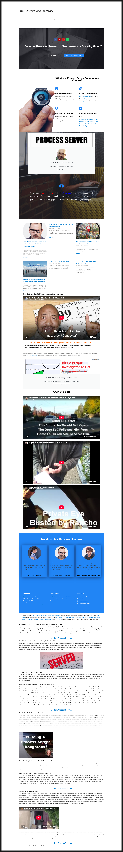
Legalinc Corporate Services (28, 619)
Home (20, 19)
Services (39, 19)
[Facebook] (55, 39)
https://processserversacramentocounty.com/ (33, 604)
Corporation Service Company (40, 615)
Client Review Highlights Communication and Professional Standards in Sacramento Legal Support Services (34, 244)
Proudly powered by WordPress (39, 845)
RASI (80, 96)
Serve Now (61, 169)
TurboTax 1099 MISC (32, 355)
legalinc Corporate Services (54, 615)
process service (48, 193)
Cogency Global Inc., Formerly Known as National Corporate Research (71, 617)
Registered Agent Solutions (94, 617)
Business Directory (50, 19)
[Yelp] (59, 39)
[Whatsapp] (67, 39)
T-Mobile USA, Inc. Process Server (59, 262)
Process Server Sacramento (29, 596)
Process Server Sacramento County (36, 10)
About (69, 19)
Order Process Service (29, 19)
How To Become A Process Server (86, 19)
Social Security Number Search (61, 385)
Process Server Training (61, 575)
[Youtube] (63, 39)
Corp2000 (37, 619)
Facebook (81, 126)
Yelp (86, 126)
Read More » (25, 257)
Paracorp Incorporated (45, 619)
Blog (74, 19)
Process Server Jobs (34, 575)
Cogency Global (87, 96)
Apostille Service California (86, 119)
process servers (58, 619)
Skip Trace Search (61, 19)
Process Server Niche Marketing (88, 575)
